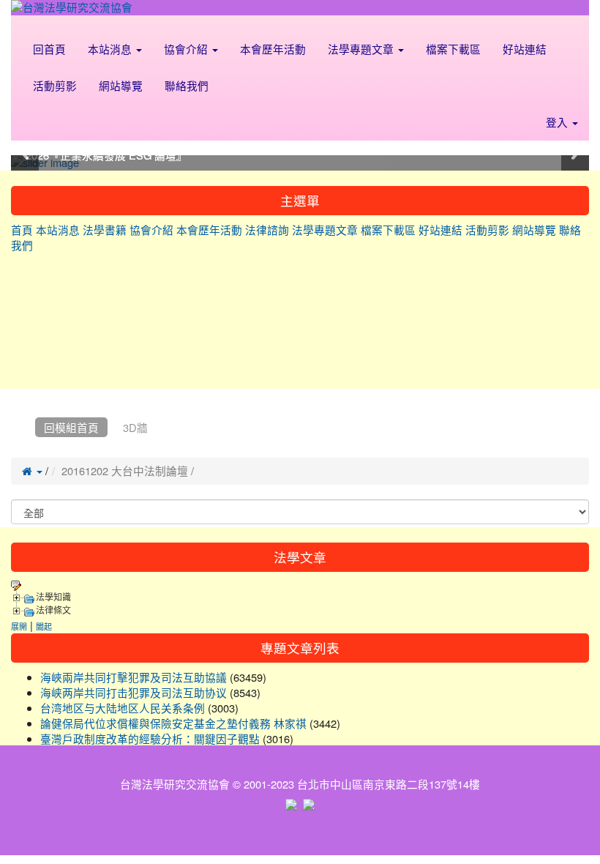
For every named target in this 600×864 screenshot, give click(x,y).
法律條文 (53, 611)
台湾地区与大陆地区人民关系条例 (122, 707)
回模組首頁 (71, 427)
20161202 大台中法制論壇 (124, 470)
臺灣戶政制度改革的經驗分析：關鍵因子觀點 (150, 738)
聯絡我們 (187, 85)
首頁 (22, 229)
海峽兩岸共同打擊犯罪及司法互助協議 (133, 677)
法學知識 (53, 597)
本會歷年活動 (273, 48)
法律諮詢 (267, 229)
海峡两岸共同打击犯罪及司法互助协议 (133, 692)
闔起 (44, 626)
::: (25, 24)
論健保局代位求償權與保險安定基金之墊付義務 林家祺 (173, 723)
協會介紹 (187, 48)
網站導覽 (121, 85)
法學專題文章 (362, 48)
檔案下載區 (453, 48)
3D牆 (135, 427)
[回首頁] (20, 427)
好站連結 (525, 48)
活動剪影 (55, 85)
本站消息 (111, 48)
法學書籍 (105, 229)
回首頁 (49, 48)
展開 (19, 626)
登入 (558, 122)
